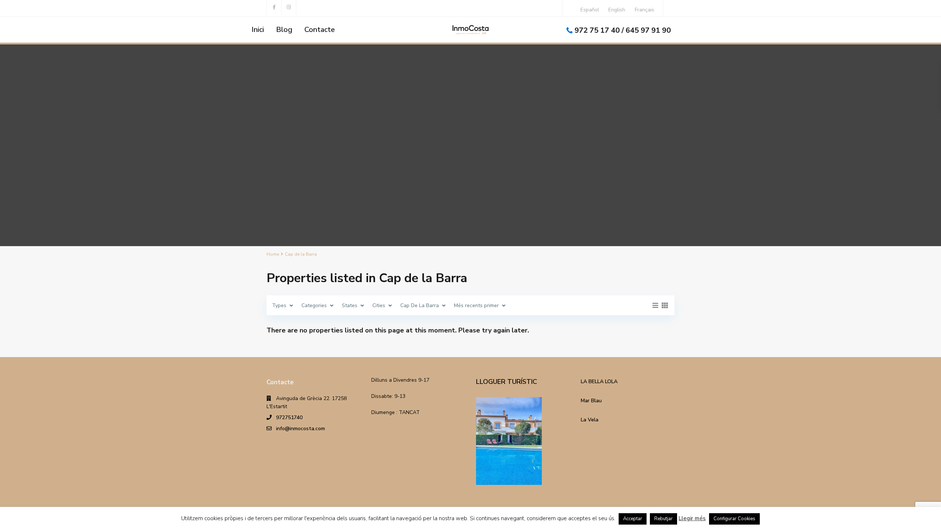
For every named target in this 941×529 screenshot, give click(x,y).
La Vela (589, 419)
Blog (284, 30)
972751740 (289, 417)
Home (272, 254)
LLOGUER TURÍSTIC (506, 381)
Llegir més (692, 518)
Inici (257, 30)
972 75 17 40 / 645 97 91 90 (623, 30)
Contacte (319, 30)
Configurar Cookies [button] (734, 518)
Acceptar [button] (632, 518)
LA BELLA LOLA (599, 381)
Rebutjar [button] (663, 518)
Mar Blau (591, 400)
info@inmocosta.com (300, 428)
